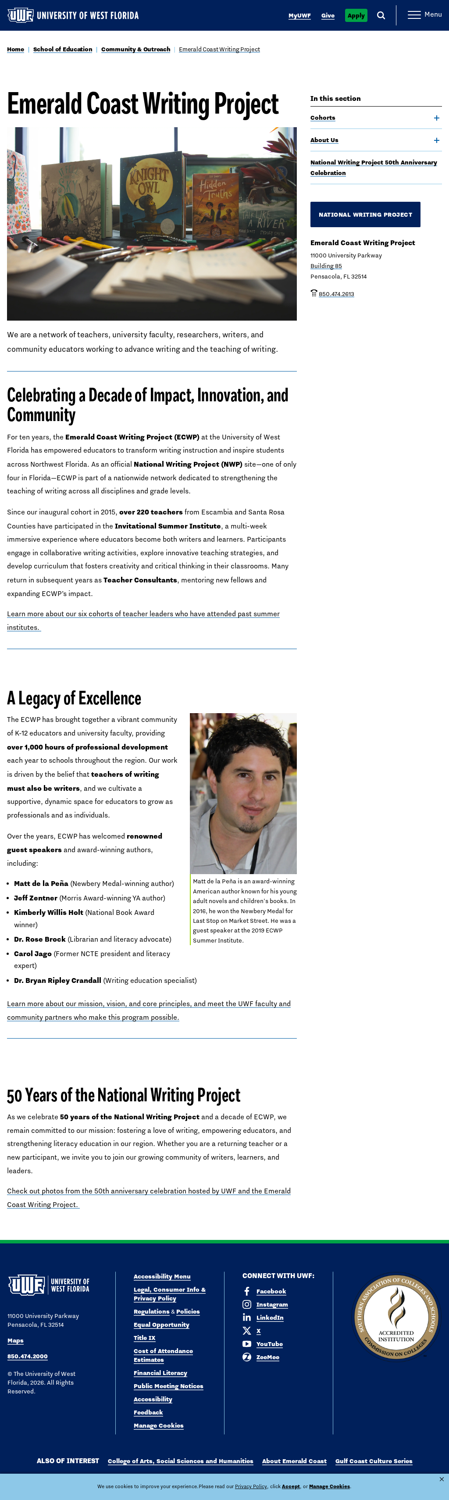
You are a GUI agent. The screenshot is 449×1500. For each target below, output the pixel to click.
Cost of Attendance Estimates (163, 1355)
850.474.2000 (27, 1356)
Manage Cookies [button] (329, 1486)
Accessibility (153, 1399)
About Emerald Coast (294, 1461)
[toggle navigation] (436, 140)
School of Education (63, 49)
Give (328, 15)
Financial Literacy (160, 1373)
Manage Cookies (159, 1425)
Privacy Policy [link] (251, 1486)
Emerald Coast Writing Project (219, 49)
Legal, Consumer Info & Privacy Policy (170, 1294)
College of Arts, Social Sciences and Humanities (180, 1461)
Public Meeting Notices (168, 1386)
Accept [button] (291, 1486)
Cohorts (322, 117)
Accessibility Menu (162, 1276)
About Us (324, 140)
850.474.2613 (336, 293)
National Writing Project (365, 214)
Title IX (145, 1338)
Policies (188, 1311)
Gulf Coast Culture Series (374, 1461)
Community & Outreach (135, 49)
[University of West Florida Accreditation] (396, 1317)
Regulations (152, 1311)
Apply (356, 15)
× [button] (442, 1479)
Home (15, 49)
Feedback (148, 1412)
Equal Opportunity (161, 1325)
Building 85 (326, 265)
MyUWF (300, 15)
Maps (15, 1340)
